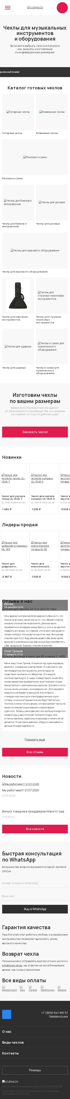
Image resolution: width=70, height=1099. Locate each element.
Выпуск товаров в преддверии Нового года (33, 811)
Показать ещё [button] (35, 740)
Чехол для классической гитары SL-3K (40, 565)
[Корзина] (62, 7)
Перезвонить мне (58, 1016)
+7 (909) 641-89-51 (54, 1013)
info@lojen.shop (12, 965)
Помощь (35, 1070)
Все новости (35, 829)
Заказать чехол (35, 432)
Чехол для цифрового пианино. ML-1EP (12, 565)
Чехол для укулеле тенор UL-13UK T (13, 497)
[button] (35, 1031)
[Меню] (7, 7)
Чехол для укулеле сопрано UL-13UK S (43, 497)
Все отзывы (35, 752)
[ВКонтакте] (6, 1014)
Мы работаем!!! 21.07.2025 (20, 790)
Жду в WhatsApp (35, 909)
